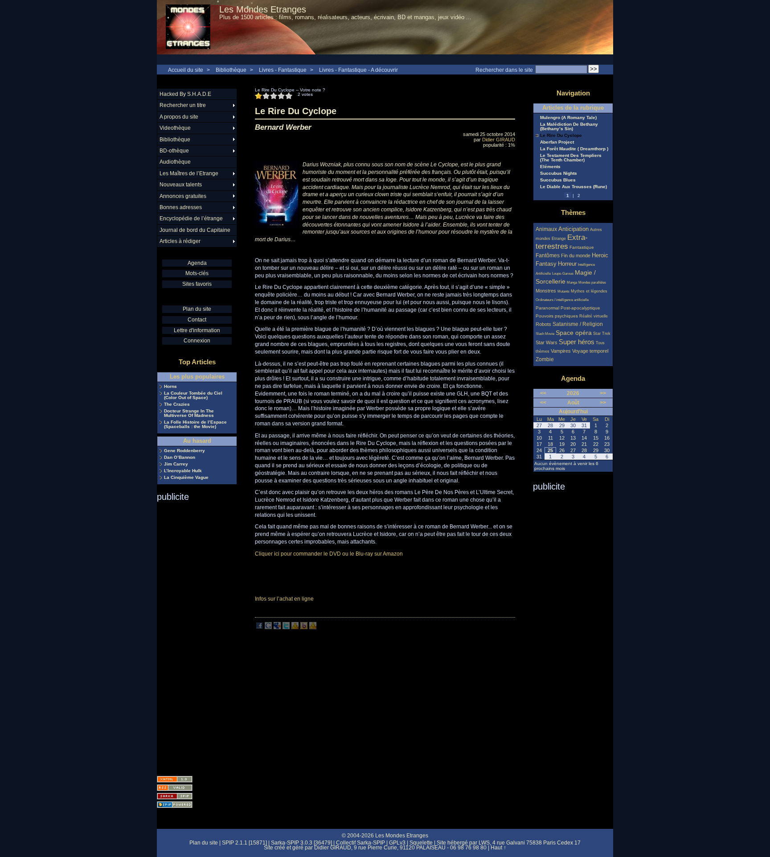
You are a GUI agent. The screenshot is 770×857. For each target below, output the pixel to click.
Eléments (550, 167)
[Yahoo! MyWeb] (312, 627)
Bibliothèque (231, 70)
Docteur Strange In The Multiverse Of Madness (189, 413)
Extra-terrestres (562, 242)
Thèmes (573, 212)
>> (603, 393)
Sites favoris (197, 284)
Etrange (559, 238)
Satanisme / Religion (578, 324)
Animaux (547, 229)
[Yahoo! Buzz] (303, 627)
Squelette (421, 843)
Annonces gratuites (183, 196)
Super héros (576, 342)
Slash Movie (545, 334)
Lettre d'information (197, 330)
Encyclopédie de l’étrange (191, 218)
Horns (170, 386)
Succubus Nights (558, 173)
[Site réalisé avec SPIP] (174, 804)
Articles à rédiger (180, 241)
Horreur (567, 264)
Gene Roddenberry (184, 451)
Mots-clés (197, 273)
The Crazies (177, 404)
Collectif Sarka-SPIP (360, 843)
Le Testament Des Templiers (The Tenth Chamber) (571, 157)
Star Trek (601, 333)
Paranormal (547, 307)
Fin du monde (575, 255)
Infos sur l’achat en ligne (284, 599)
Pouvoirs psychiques (557, 315)
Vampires (561, 351)
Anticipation (573, 229)
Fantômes (548, 255)
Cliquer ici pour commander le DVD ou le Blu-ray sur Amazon (329, 554)
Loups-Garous (562, 274)
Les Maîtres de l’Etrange (189, 173)
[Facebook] (259, 627)
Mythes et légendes (589, 291)
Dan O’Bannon (179, 457)
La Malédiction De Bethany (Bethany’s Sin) (569, 126)
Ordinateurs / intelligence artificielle (562, 300)
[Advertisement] (192, 636)
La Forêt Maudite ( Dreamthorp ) (574, 149)
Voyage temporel (590, 351)
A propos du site (179, 117)
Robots (543, 324)
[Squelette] (174, 796)
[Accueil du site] (188, 27)
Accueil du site (185, 70)
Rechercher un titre (183, 105)
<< (543, 393)
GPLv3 (397, 843)
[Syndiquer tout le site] (174, 787)
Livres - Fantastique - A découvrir (358, 70)
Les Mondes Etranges (262, 9)
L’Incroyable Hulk (183, 471)
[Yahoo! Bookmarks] (295, 627)
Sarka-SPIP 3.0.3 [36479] (301, 843)
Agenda (197, 263)
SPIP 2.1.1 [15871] (244, 843)
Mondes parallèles (592, 282)
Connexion (197, 341)
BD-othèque (174, 151)
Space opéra (574, 332)
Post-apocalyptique (580, 307)
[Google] (268, 627)
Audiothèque (175, 162)
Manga (572, 282)
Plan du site (197, 309)
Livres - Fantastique (283, 70)
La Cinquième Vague (186, 477)
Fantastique (581, 247)
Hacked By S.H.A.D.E (185, 94)
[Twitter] (286, 627)
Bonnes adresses (181, 207)
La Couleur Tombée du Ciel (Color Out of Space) (193, 395)
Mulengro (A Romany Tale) (568, 117)
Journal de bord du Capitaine (195, 230)
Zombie (545, 359)
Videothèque (175, 128)
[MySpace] (277, 627)
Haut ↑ (498, 848)
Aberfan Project (557, 142)
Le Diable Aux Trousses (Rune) (573, 187)
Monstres (546, 290)
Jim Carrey (176, 464)
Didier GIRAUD (498, 139)
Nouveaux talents (181, 184)
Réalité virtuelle (593, 316)
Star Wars (546, 342)
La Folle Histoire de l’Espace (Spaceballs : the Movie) (195, 424)
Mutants (563, 291)
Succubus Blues (558, 180)
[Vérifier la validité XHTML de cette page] (174, 779)
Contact (197, 320)
